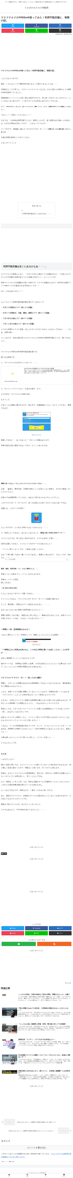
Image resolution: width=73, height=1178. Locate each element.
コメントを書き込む (36, 1147)
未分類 (4, 853)
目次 (33, 206)
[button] (67, 559)
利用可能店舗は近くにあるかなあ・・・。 (37, 213)
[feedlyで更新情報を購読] (19, 944)
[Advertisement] (36, 50)
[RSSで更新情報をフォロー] (54, 944)
